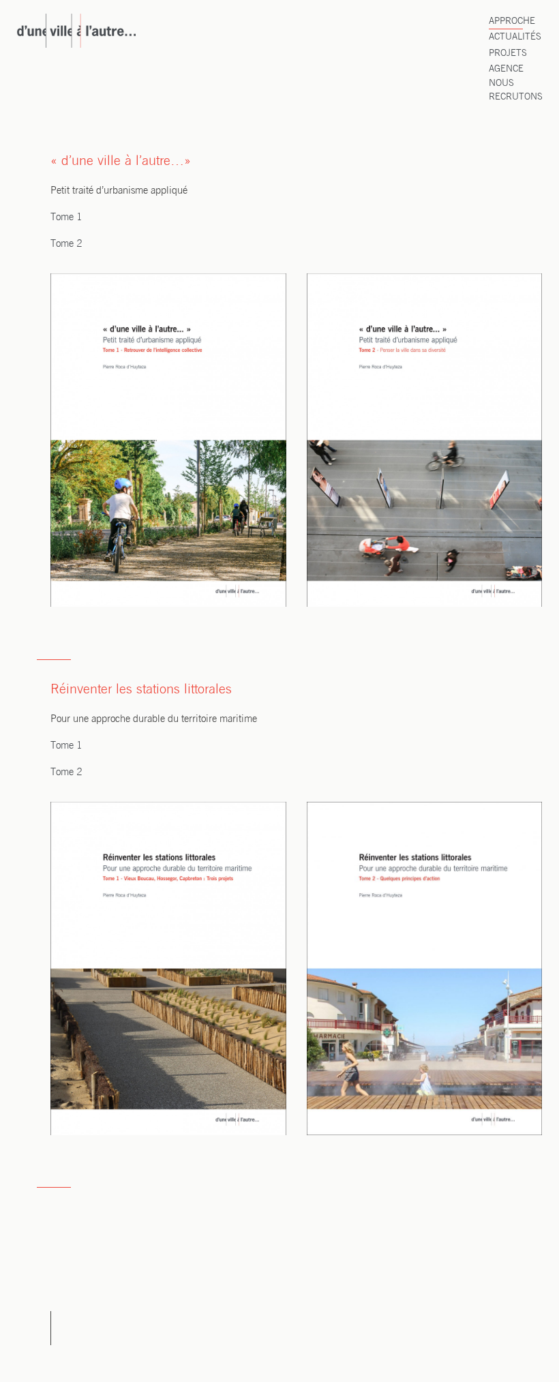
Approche (512, 21)
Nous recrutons (516, 90)
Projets (508, 53)
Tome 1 (66, 217)
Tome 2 (66, 244)
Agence (506, 69)
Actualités (515, 37)
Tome (63, 746)
